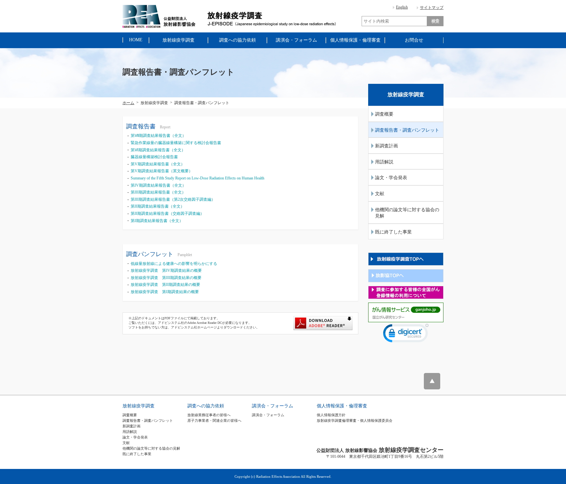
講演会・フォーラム (272, 405)
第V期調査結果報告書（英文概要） (162, 171)
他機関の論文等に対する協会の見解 (407, 213)
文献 (379, 193)
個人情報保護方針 (331, 415)
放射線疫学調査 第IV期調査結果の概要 (166, 270)
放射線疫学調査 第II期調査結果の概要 (165, 284)
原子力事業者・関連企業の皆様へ (214, 420)
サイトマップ (431, 7)
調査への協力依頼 (205, 405)
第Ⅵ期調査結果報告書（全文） (158, 150)
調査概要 (384, 114)
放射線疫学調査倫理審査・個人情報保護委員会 (354, 420)
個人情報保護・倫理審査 (342, 405)
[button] (406, 335)
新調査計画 (386, 145)
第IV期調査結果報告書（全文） (158, 185)
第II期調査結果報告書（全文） (157, 206)
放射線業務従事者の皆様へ (209, 415)
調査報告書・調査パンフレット (407, 130)
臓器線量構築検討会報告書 (154, 157)
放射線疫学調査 (139, 405)
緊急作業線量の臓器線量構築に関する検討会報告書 (176, 142)
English (402, 7)
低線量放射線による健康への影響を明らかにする (174, 263)
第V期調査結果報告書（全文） (158, 164)
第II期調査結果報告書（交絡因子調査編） (167, 213)
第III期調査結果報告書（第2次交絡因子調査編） (173, 199)
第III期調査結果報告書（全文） (158, 192)
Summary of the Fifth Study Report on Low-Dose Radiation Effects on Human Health (197, 178)
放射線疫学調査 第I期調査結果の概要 (165, 291)
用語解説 (384, 161)
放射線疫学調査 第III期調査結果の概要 (166, 277)
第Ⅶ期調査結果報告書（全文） (158, 135)
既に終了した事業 (393, 232)
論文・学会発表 (391, 177)
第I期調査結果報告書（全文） (157, 220)
